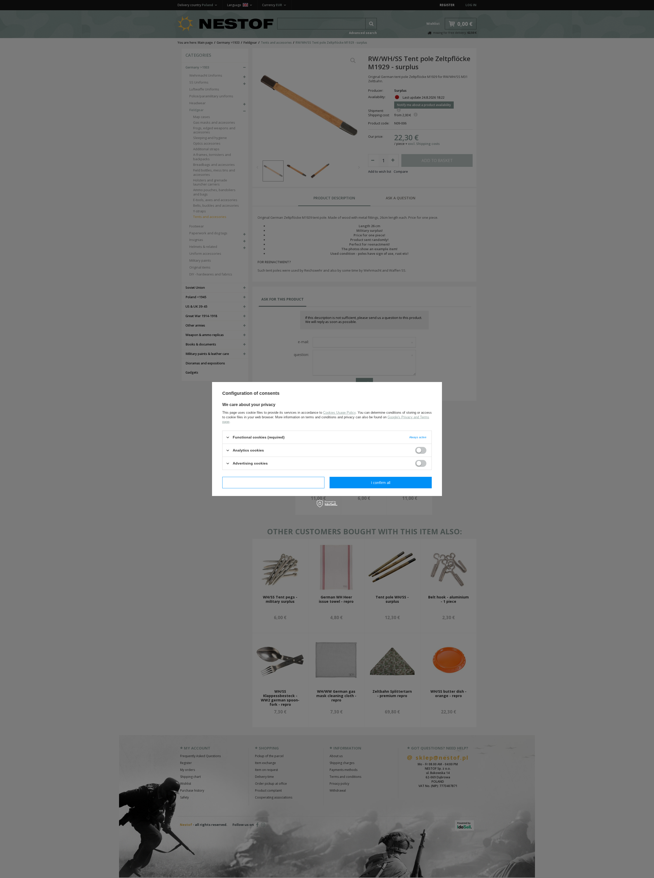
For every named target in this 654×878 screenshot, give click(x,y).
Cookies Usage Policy (339, 412)
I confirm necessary (273, 482)
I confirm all (380, 482)
